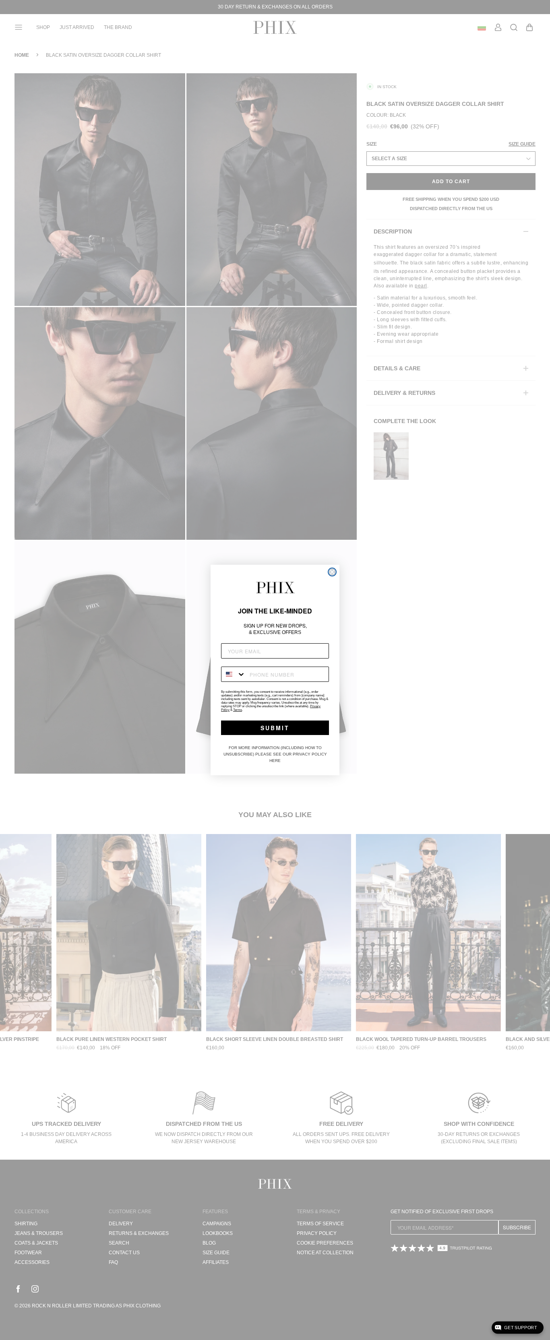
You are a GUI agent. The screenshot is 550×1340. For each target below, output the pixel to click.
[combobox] (233, 674)
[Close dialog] (332, 572)
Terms (237, 710)
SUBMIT (275, 728)
